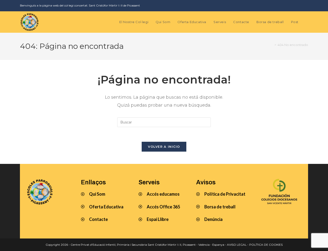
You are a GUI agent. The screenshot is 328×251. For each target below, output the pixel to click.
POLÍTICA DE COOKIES (266, 244)
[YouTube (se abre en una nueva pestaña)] (299, 5)
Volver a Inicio (164, 146)
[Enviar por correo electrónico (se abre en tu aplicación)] (305, 5)
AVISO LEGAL (237, 244)
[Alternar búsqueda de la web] (307, 22)
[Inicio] (272, 45)
